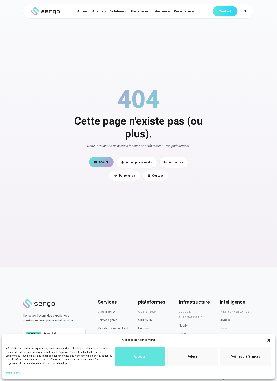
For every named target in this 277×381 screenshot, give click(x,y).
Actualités (176, 162)
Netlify (183, 325)
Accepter (140, 356)
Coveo (224, 328)
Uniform (143, 328)
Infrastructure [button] (194, 302)
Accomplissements (139, 162)
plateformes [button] (151, 302)
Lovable (225, 320)
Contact (225, 11)
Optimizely (145, 320)
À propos (99, 11)
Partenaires (139, 11)
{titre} (9, 373)
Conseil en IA (106, 312)
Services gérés (107, 320)
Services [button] (107, 302)
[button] (269, 340)
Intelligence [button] (232, 302)
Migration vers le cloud (113, 328)
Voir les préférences (245, 356)
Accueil (82, 11)
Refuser (193, 356)
